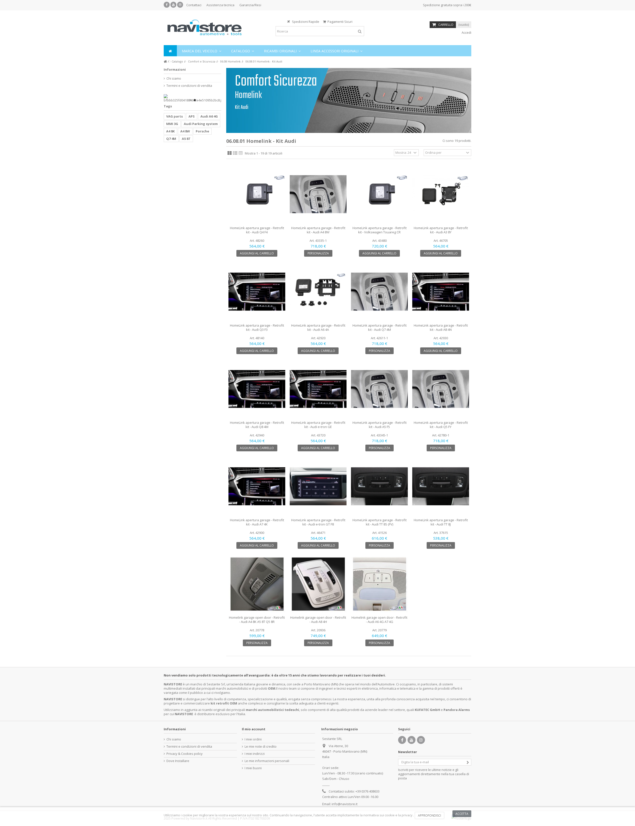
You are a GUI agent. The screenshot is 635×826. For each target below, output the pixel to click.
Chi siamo (173, 78)
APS (192, 116)
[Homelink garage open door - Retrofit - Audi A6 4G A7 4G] (379, 583)
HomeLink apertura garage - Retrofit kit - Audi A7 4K (257, 522)
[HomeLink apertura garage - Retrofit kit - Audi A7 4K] (256, 486)
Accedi (466, 32)
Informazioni (175, 69)
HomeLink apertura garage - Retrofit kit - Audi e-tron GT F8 (318, 522)
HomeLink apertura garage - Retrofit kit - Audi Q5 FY (441, 424)
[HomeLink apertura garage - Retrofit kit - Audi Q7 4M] (379, 291)
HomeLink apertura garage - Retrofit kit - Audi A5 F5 (379, 424)
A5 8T (186, 138)
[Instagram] (180, 5)
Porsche (202, 131)
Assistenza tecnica (220, 5)
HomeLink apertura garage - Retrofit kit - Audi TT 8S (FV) (379, 522)
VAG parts (174, 116)
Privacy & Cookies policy (184, 754)
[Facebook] (167, 5)
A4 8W (185, 131)
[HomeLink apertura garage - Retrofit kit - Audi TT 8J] (440, 486)
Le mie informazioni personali (267, 761)
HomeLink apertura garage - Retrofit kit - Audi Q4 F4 (257, 230)
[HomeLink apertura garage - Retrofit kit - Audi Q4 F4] (256, 194)
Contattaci (193, 5)
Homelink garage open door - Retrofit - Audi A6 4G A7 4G (379, 619)
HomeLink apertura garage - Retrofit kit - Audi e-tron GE (318, 424)
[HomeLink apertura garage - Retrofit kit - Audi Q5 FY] (440, 389)
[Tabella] (241, 153)
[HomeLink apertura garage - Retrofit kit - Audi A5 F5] (379, 389)
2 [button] (195, 100)
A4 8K (170, 131)
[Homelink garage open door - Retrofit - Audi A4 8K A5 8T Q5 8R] (256, 583)
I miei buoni (253, 768)
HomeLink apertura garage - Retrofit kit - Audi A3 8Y (441, 230)
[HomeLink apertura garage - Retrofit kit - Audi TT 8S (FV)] (379, 486)
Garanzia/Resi (250, 5)
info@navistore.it (344, 804)
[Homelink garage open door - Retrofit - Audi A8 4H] (318, 583)
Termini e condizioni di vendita (189, 86)
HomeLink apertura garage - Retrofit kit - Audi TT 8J (441, 522)
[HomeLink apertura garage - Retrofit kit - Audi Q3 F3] (256, 291)
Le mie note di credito (261, 746)
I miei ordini (253, 739)
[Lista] (235, 153)
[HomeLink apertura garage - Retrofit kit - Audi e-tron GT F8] (318, 486)
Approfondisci (429, 815)
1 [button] (190, 100)
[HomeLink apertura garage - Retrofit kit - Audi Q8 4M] (256, 389)
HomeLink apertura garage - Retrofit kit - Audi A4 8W (318, 230)
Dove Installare (177, 761)
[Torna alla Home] (165, 62)
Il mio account (253, 729)
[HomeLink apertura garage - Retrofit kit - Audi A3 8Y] (440, 194)
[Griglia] (229, 153)
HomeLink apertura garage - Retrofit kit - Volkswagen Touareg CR (379, 230)
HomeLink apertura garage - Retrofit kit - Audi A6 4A (318, 327)
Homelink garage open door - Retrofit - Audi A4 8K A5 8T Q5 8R (257, 619)
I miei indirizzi (255, 754)
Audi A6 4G (209, 116)
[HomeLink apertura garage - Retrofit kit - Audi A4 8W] (318, 194)
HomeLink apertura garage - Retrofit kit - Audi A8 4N (441, 327)
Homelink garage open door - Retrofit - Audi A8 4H (318, 619)
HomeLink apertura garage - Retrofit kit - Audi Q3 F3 (257, 327)
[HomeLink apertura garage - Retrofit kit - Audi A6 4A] (318, 291)
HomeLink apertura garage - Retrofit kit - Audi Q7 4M (379, 327)
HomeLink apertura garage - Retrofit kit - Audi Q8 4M (257, 424)
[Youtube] (173, 5)
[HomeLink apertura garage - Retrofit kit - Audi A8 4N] (440, 291)
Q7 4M (171, 138)
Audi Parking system (201, 124)
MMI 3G (172, 124)
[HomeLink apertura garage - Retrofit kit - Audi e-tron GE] (318, 389)
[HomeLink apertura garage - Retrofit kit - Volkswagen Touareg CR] (379, 194)
